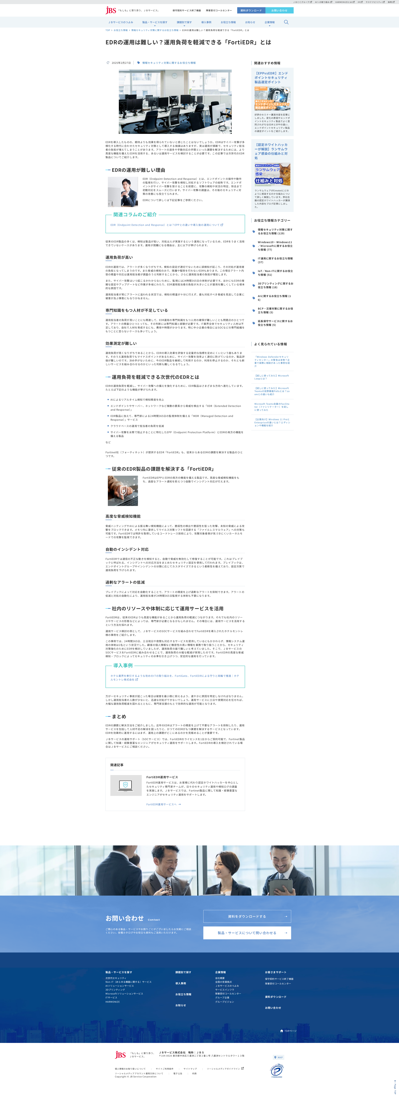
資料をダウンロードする (247, 916)
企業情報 (270, 22)
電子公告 (177, 1073)
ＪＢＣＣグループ (301, 2)
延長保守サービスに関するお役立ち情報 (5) (275, 323)
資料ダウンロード (251, 10)
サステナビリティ (374, 2)
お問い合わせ (279, 10)
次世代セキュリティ (116, 978)
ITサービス (111, 997)
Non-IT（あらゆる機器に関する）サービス (129, 981)
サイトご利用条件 (165, 1068)
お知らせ (250, 22)
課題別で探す (184, 22)
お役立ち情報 (228, 22)
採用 (390, 2)
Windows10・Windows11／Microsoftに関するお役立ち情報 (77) (275, 245)
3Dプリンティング (115, 989)
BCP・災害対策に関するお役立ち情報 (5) (275, 310)
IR (359, 2)
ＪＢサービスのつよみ (120, 22)
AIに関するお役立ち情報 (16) (274, 298)
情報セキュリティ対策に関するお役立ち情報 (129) (275, 231)
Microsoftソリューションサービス (124, 993)
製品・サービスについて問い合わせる (247, 932)
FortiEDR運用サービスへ (162, 804)
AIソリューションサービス (120, 985)
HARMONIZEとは (343, 2)
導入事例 (206, 22)
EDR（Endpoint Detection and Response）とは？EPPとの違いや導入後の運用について (165, 225)
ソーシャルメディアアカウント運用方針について (139, 1073)
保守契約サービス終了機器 (187, 10)
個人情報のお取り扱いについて (130, 1068)
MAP (280, 1057)
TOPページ (291, 1030)
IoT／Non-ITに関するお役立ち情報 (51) (275, 272)
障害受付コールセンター (219, 10)
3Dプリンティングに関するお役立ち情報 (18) (275, 285)
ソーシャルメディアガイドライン (223, 1068)
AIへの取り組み (322, 2)
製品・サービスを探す (154, 22)
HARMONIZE (113, 1001)
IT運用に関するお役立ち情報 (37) (275, 260)
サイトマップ (190, 1068)
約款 (194, 1073)
